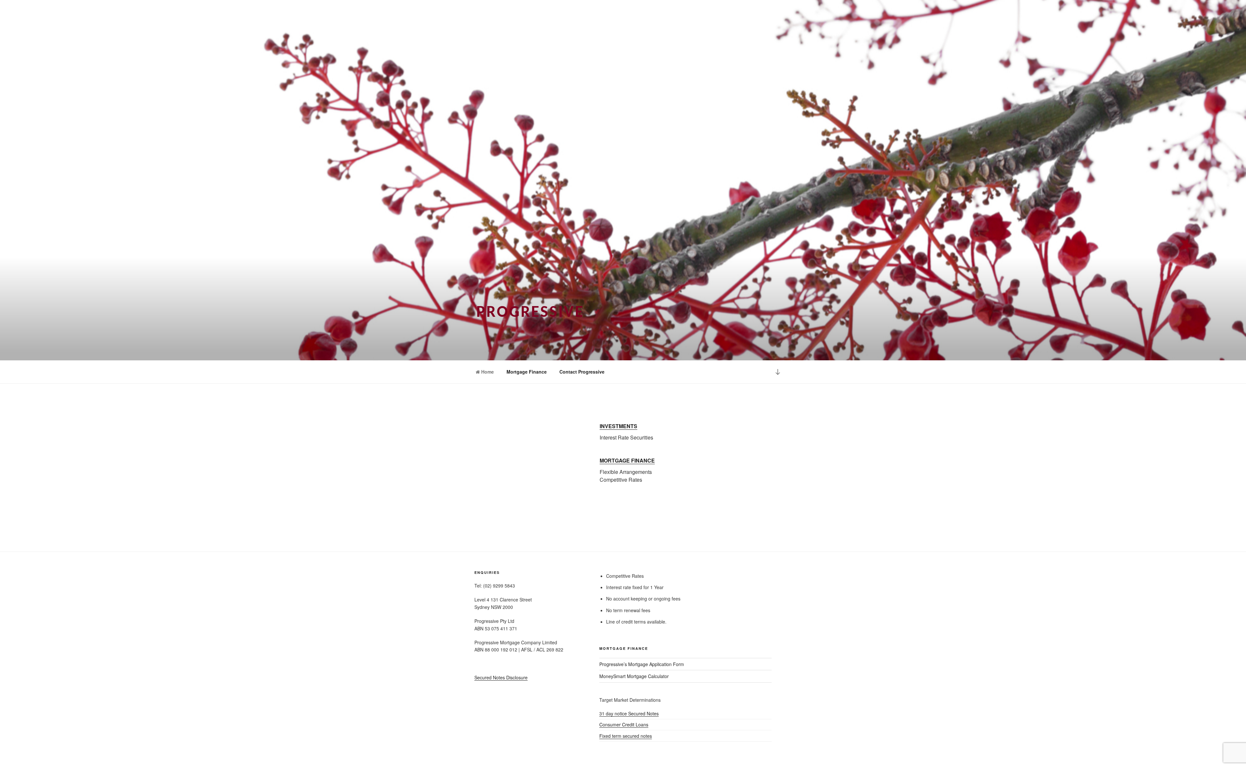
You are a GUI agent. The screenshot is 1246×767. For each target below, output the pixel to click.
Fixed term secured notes (625, 736)
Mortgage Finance (527, 371)
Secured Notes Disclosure (501, 677)
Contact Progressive (582, 371)
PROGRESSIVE (530, 312)
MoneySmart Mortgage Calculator (634, 676)
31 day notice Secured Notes (629, 713)
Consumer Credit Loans (623, 724)
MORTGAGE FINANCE (627, 460)
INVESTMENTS (618, 426)
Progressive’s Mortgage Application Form (641, 664)
